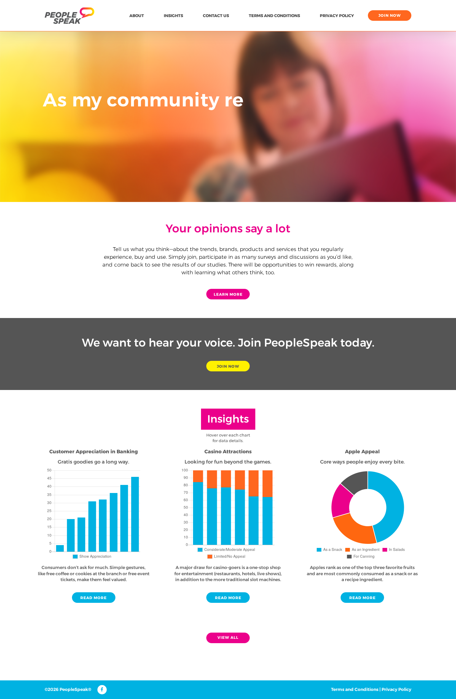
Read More (93, 597)
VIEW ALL (228, 637)
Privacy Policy (337, 15)
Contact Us (216, 15)
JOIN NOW (389, 15)
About (136, 15)
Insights (173, 15)
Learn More (228, 294)
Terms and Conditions (274, 15)
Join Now (228, 366)
